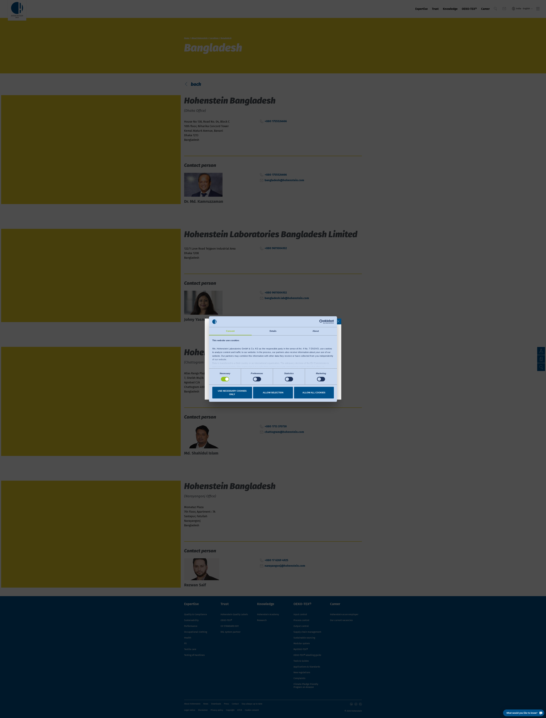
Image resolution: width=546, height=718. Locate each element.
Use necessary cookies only (232, 392)
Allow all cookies (313, 392)
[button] (338, 321)
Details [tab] (273, 331)
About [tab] (316, 331)
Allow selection (273, 392)
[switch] (257, 379)
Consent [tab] (230, 331)
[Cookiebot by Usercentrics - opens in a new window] (321, 322)
